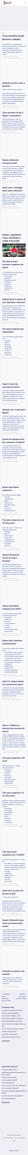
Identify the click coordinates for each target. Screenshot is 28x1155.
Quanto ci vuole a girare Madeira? (11, 1013)
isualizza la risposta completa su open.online (11, 580)
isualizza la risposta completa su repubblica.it (11, 914)
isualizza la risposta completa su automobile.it (11, 699)
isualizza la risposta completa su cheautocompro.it (12, 826)
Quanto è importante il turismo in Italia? (6, 997)
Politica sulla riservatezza (14, 1135)
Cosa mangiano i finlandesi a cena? (11, 1016)
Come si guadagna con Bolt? (9, 1080)
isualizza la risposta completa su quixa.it (10, 787)
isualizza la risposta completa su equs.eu (10, 987)
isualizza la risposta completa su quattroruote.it (11, 433)
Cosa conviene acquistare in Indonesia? (12, 1018)
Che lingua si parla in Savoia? (9, 1069)
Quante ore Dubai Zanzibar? (9, 1077)
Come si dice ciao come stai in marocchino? (14, 1085)
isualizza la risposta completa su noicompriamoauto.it (13, 945)
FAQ (3, 32)
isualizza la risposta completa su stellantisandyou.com (13, 58)
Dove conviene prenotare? (9, 1098)
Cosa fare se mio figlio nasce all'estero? (12, 1096)
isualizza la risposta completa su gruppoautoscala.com (13, 676)
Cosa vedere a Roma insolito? (10, 1034)
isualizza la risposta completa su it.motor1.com (11, 293)
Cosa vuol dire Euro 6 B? (8, 1082)
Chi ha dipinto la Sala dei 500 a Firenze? (12, 1010)
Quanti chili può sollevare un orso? (11, 1037)
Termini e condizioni (19, 1138)
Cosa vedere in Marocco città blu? (21, 996)
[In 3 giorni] (7, 3)
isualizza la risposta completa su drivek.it (10, 752)
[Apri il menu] (25, 3)
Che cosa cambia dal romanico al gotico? (13, 1029)
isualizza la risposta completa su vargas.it (10, 182)
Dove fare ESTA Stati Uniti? (9, 1031)
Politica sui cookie (8, 1138)
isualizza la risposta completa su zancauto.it (11, 107)
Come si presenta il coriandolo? (10, 1088)
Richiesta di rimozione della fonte (10, 56)
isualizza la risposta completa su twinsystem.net (12, 132)
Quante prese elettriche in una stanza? (12, 1021)
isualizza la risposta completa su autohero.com (11, 207)
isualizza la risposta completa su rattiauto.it (11, 323)
